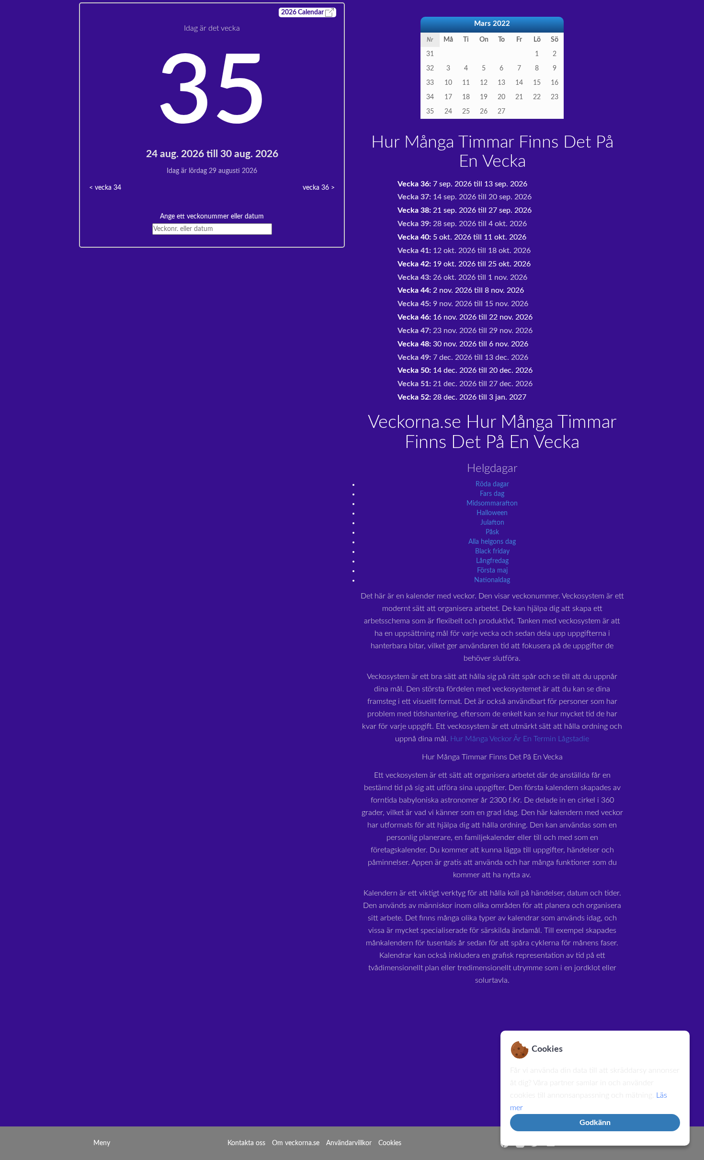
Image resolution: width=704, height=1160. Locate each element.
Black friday (492, 551)
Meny (101, 1143)
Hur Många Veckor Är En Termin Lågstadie (519, 739)
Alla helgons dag (492, 542)
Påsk (492, 532)
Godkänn (595, 1122)
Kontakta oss (246, 1143)
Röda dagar (492, 484)
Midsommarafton (492, 503)
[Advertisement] (212, 315)
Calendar (303, 12)
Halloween (492, 513)
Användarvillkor (349, 1143)
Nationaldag (492, 580)
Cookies (389, 1143)
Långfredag (492, 561)
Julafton (492, 522)
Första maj (492, 570)
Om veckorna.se (295, 1143)
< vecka (105, 187)
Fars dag (492, 494)
